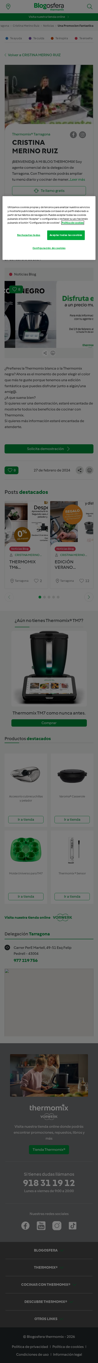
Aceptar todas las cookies (66, 235)
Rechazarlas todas (28, 235)
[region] (49, 228)
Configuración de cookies (49, 248)
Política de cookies (73, 222)
